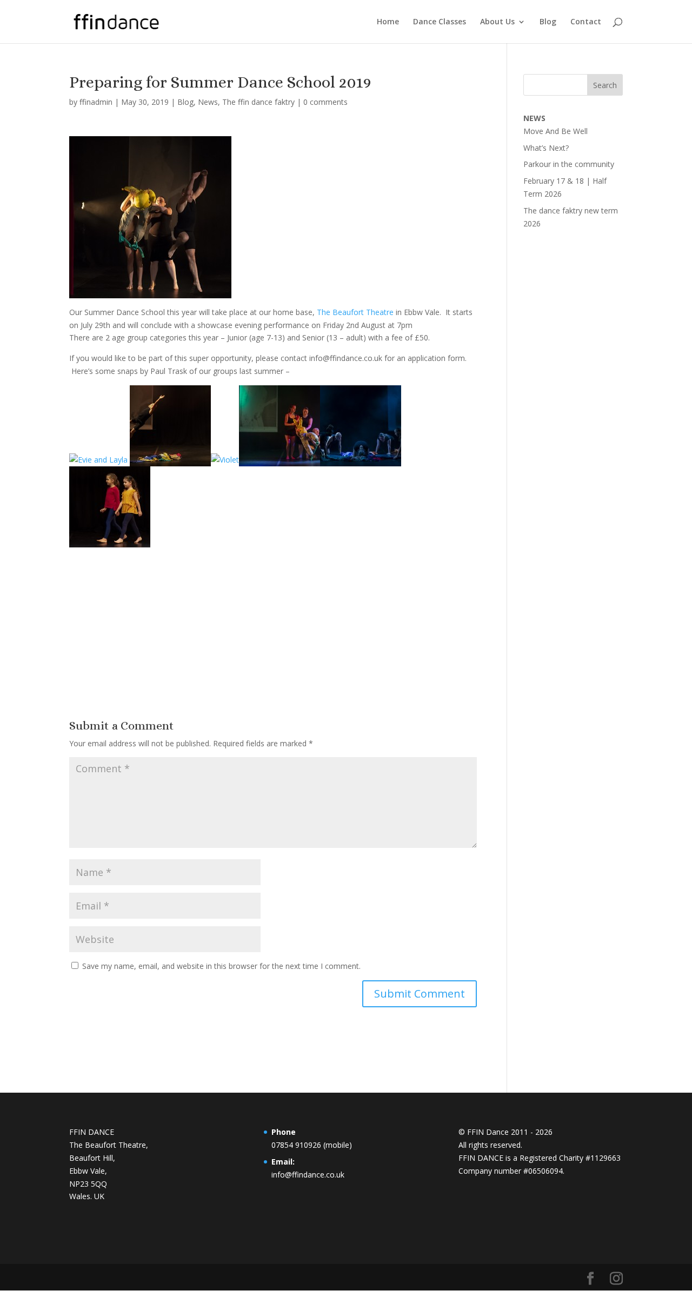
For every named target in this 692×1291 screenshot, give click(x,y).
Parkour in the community (568, 164)
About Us (497, 22)
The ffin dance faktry (258, 102)
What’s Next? (546, 148)
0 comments (325, 102)
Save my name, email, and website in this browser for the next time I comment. (221, 966)
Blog (548, 22)
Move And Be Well (555, 131)
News (208, 102)
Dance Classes (439, 22)
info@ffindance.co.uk (307, 1174)
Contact (585, 22)
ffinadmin (95, 102)
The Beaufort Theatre (356, 312)
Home (388, 22)
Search (605, 85)
